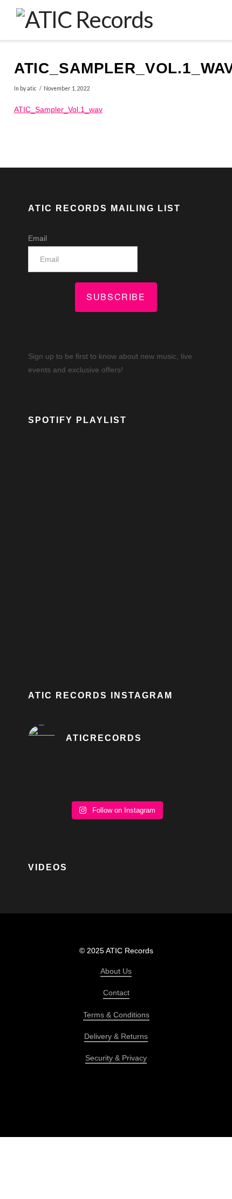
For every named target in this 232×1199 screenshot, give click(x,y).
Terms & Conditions (116, 1014)
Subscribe (115, 296)
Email (37, 238)
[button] (208, 19)
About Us (116, 971)
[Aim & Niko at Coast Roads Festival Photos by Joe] (116, 778)
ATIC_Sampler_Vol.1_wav (58, 109)
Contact (116, 992)
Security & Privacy (116, 1058)
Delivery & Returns (116, 1036)
